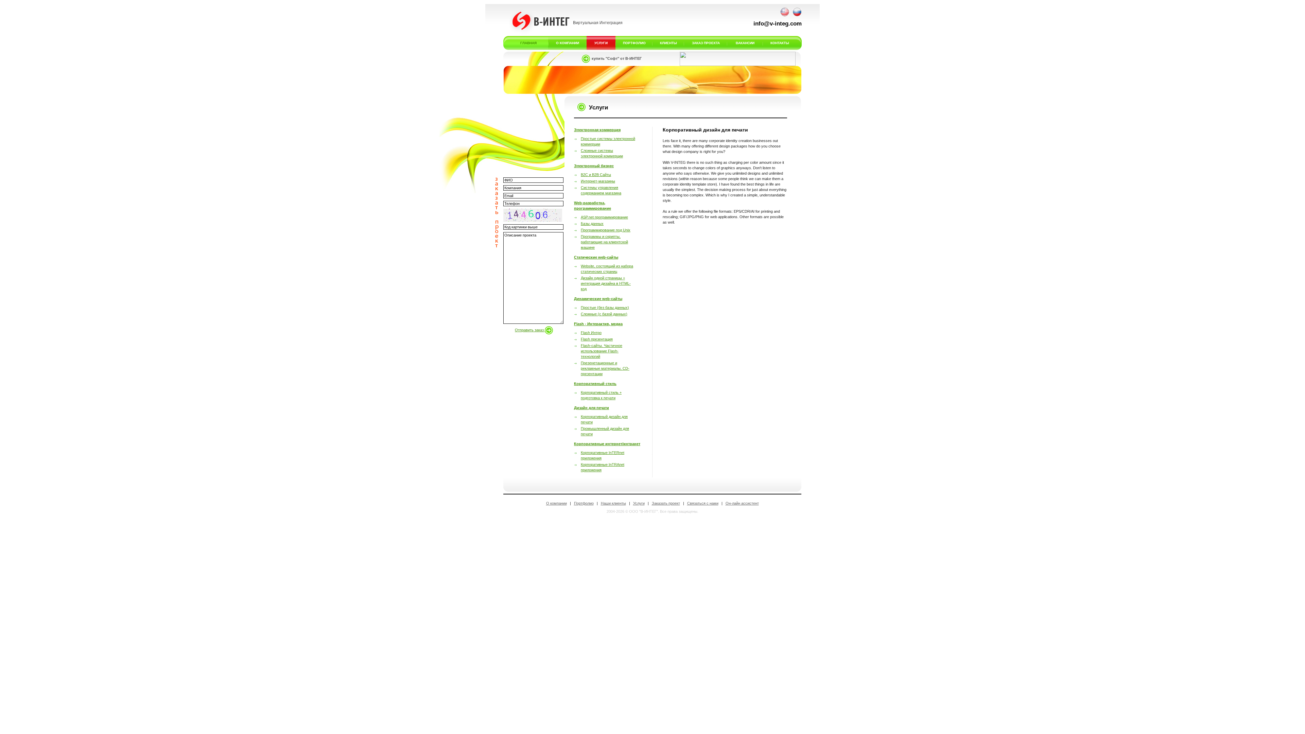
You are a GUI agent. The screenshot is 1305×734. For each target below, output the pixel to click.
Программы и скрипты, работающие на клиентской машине (604, 241)
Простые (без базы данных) (605, 307)
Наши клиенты (613, 503)
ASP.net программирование (604, 217)
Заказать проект (666, 503)
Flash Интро (591, 333)
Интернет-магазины (598, 181)
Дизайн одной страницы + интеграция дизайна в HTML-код (606, 283)
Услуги (639, 503)
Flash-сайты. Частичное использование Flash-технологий (601, 351)
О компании (556, 503)
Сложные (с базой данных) (604, 314)
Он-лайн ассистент (742, 503)
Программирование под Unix (605, 230)
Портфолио (584, 503)
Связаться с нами (702, 503)
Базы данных (592, 224)
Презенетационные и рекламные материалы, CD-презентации (605, 368)
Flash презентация (597, 339)
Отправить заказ (530, 330)
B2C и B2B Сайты (596, 175)
